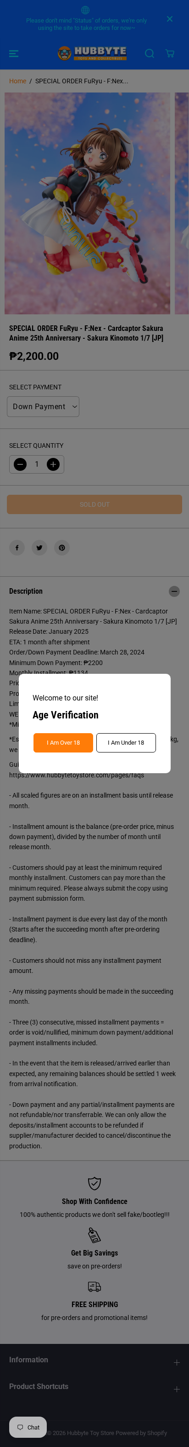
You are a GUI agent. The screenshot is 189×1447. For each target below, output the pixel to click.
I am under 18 (126, 742)
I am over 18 (63, 742)
